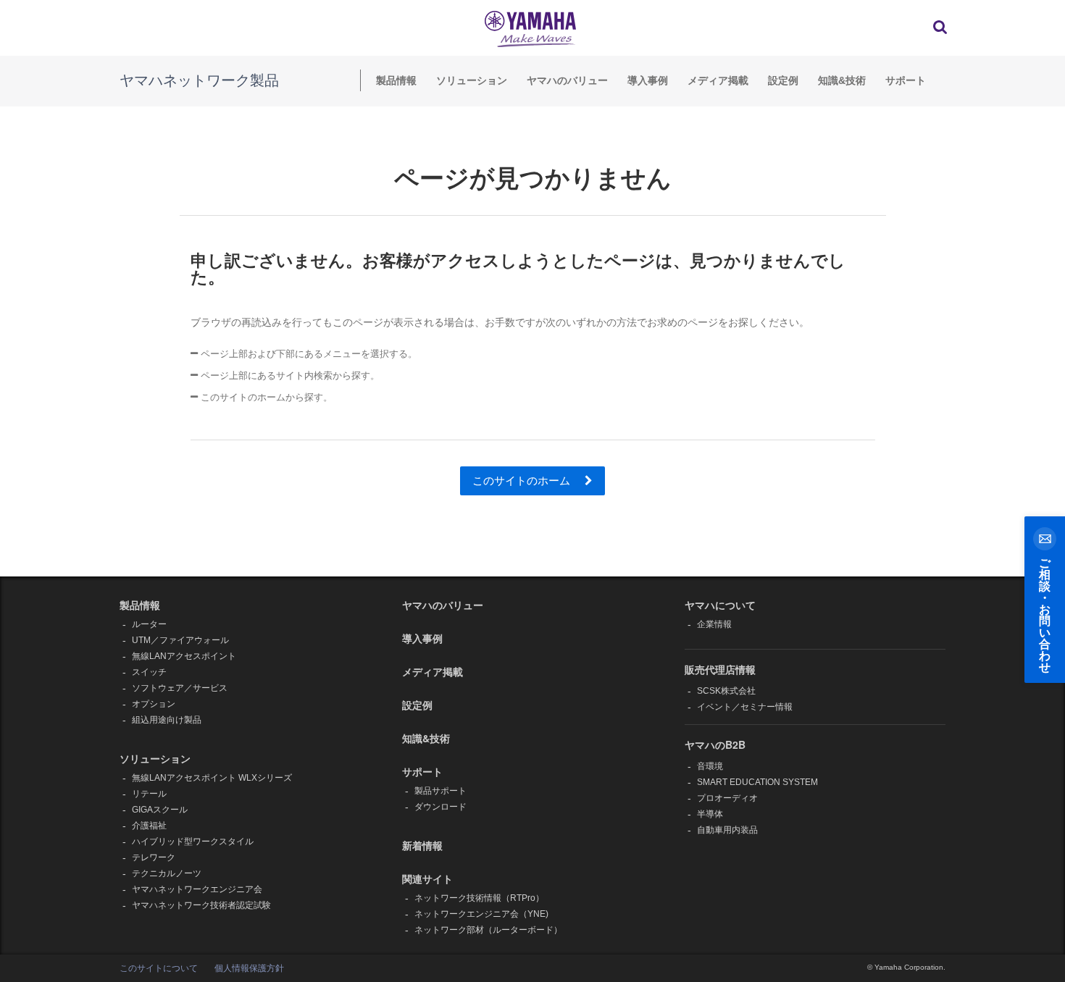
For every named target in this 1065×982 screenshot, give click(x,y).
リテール (149, 794)
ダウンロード (440, 807)
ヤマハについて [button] (720, 604)
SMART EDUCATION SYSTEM (757, 782)
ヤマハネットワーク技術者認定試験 (201, 905)
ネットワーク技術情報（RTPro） (479, 898)
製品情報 (396, 80)
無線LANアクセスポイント (184, 656)
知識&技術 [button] (426, 738)
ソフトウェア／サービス (179, 688)
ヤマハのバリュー (567, 80)
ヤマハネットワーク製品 (199, 80)
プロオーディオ (727, 798)
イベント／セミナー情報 (745, 707)
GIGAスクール (160, 810)
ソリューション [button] (155, 758)
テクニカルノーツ (166, 873)
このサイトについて (159, 968)
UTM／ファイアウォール (180, 640)
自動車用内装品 (727, 830)
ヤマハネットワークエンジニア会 (197, 889)
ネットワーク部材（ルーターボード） (488, 930)
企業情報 (714, 624)
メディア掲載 (718, 80)
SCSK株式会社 (726, 691)
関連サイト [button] (427, 878)
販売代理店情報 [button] (720, 669)
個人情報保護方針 (249, 968)
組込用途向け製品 (166, 720)
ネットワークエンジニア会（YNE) (481, 914)
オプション (153, 704)
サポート (905, 80)
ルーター (149, 624)
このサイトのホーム (522, 480)
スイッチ (149, 672)
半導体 (710, 814)
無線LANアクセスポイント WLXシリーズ (212, 778)
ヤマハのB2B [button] (715, 744)
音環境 (710, 766)
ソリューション (471, 80)
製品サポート (440, 791)
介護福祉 (149, 826)
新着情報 (422, 845)
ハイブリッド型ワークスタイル (193, 841)
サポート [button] (422, 771)
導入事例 (647, 80)
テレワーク (153, 857)
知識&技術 (842, 80)
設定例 (783, 80)
